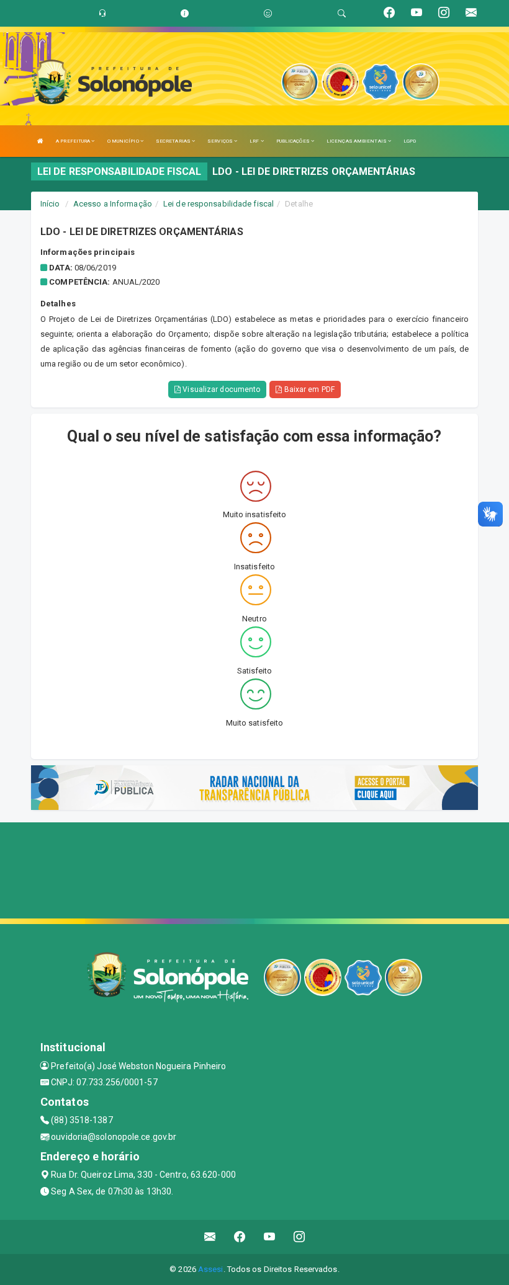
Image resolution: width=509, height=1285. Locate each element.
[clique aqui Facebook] (240, 1237)
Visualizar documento (220, 389)
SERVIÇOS (220, 141)
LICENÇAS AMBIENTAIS (357, 141)
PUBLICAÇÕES (293, 141)
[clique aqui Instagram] (299, 1237)
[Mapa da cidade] (254, 868)
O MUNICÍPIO (123, 141)
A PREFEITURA (73, 141)
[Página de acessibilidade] (268, 13)
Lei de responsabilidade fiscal (218, 203)
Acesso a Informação (112, 203)
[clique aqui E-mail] (210, 1237)
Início (50, 203)
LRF (255, 141)
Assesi (210, 1269)
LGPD (409, 141)
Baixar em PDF (308, 389)
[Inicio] (40, 141)
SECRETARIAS (174, 141)
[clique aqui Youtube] (270, 1237)
